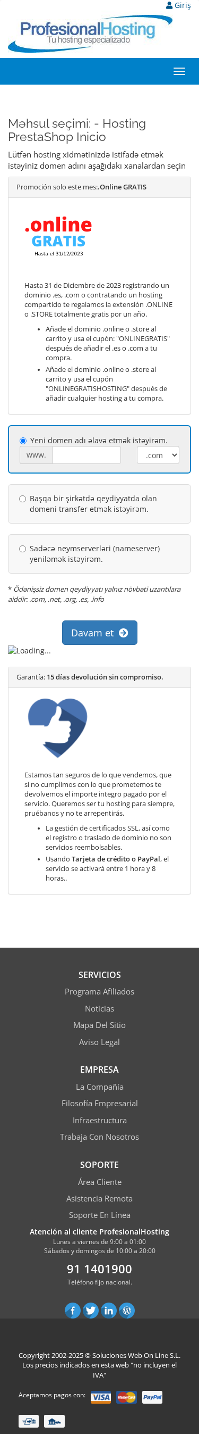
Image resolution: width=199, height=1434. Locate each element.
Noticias (99, 1008)
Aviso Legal (99, 1042)
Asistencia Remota (99, 1198)
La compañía (100, 1086)
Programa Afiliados (99, 991)
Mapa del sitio (99, 1024)
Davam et (95, 632)
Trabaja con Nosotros (99, 1136)
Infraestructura (100, 1120)
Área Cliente (100, 1181)
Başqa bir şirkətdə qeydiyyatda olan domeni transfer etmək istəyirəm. (93, 503)
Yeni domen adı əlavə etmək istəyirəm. (99, 440)
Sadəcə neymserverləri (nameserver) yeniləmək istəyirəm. (95, 553)
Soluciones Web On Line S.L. (136, 1355)
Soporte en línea (100, 1214)
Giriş (181, 5)
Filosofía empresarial (100, 1103)
